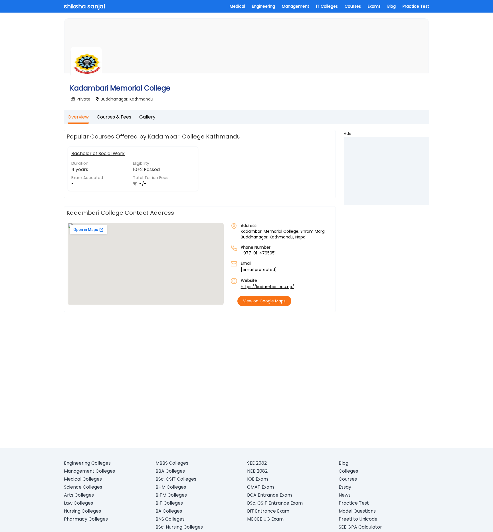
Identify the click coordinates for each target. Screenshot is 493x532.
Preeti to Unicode (358, 519)
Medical (237, 6)
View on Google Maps (264, 301)
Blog (391, 6)
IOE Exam (257, 479)
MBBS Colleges (171, 463)
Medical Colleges (83, 479)
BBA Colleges (170, 471)
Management (295, 6)
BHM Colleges (170, 487)
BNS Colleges (170, 519)
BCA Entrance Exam (269, 495)
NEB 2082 (257, 471)
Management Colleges (89, 471)
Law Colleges (78, 503)
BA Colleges (168, 511)
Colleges (348, 471)
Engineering (263, 6)
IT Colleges (327, 6)
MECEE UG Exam (265, 519)
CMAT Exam (260, 487)
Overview (78, 117)
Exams (374, 6)
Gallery (147, 117)
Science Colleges (83, 487)
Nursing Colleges (82, 511)
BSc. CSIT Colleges (175, 479)
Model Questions (357, 511)
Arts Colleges (79, 495)
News (345, 495)
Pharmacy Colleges (86, 519)
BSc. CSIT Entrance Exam (275, 503)
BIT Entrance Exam (268, 511)
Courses (353, 6)
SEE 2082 (257, 463)
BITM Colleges (171, 495)
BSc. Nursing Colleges (179, 527)
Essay (345, 487)
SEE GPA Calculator (360, 527)
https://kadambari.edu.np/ (267, 287)
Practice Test (416, 6)
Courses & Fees (114, 117)
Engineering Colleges (87, 463)
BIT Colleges (169, 503)
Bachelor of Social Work (98, 153)
